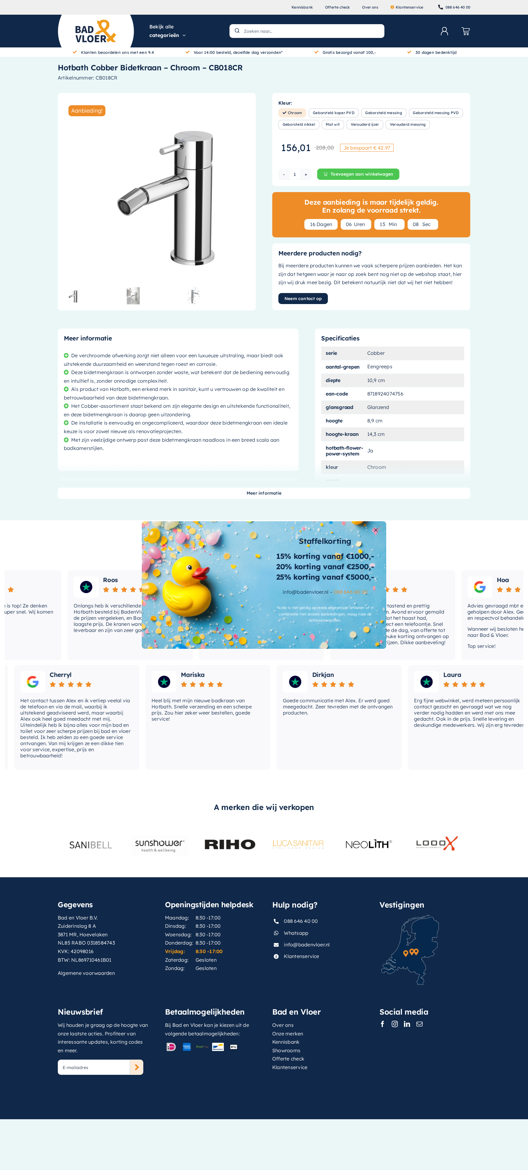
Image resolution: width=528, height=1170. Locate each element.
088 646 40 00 (351, 592)
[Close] (376, 530)
